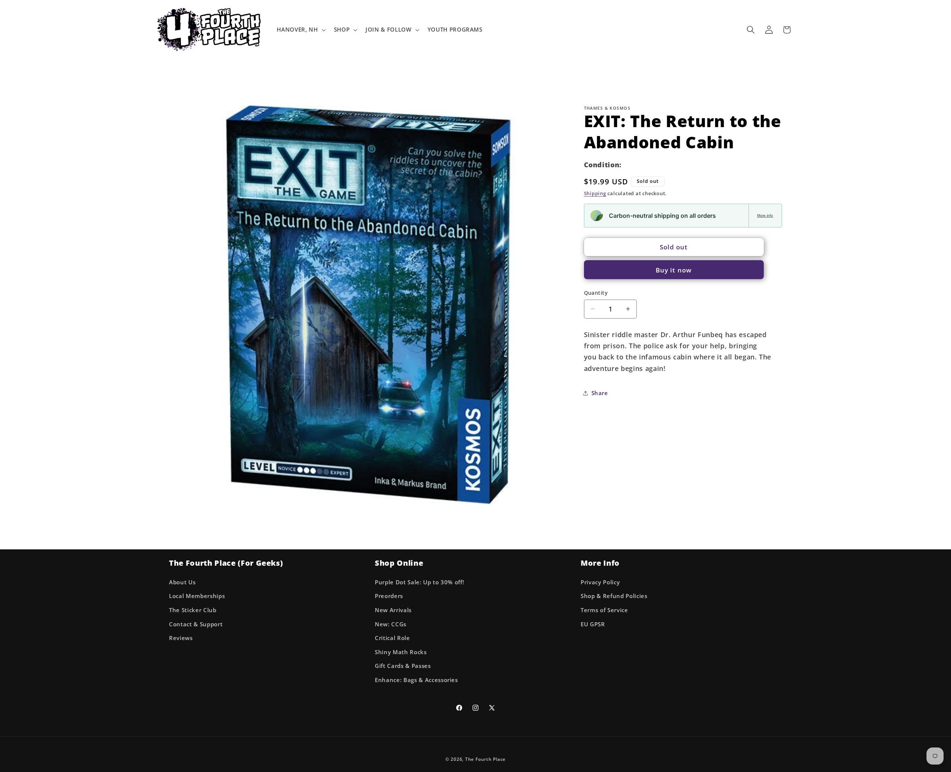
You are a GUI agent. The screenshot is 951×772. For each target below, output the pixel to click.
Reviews (181, 638)
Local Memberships (197, 596)
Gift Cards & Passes (403, 666)
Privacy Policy (600, 582)
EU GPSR (593, 624)
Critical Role (392, 638)
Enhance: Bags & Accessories (416, 680)
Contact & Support (196, 624)
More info (765, 215)
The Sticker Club (193, 610)
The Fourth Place (485, 759)
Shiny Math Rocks (401, 652)
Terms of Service (604, 610)
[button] (300, 29)
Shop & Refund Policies (614, 596)
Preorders (389, 596)
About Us (182, 582)
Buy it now (674, 269)
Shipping (595, 193)
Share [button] (599, 393)
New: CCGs (390, 624)
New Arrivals (393, 610)
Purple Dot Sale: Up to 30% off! (419, 582)
